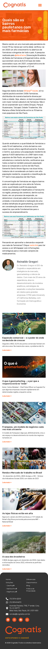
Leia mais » (6, 350)
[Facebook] (21, 620)
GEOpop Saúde (31, 91)
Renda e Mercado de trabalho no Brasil (22, 472)
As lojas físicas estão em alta (17, 513)
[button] (40, 5)
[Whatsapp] (27, 620)
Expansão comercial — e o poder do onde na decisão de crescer (23, 339)
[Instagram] (14, 620)
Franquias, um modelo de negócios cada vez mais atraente (23, 428)
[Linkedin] (8, 620)
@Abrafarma (20, 55)
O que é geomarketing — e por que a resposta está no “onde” (20, 382)
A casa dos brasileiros (13, 556)
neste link (33, 245)
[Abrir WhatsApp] (42, 643)
